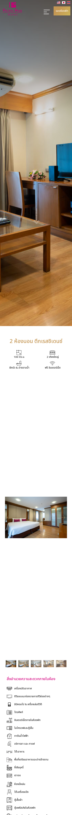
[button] (9, 517)
